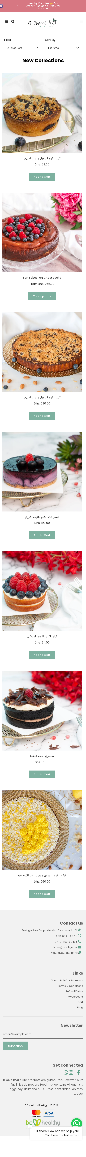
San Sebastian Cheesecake (42, 278)
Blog (80, 1007)
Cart (80, 1002)
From (42, 284)
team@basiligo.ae (65, 947)
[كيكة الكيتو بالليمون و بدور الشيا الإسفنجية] (42, 830)
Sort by (50, 40)
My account (75, 997)
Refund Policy (74, 991)
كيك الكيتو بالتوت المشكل (42, 636)
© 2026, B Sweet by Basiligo (41, 1105)
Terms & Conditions (70, 986)
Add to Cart (42, 176)
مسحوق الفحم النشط (42, 756)
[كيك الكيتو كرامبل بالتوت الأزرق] (42, 113)
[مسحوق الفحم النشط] (42, 711)
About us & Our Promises (67, 980)
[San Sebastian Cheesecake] (42, 232)
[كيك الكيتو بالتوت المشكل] (42, 591)
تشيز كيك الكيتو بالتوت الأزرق (42, 517)
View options (42, 296)
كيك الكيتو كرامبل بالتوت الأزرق (42, 158)
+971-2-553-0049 (66, 942)
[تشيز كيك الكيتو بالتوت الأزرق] (42, 471)
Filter (7, 40)
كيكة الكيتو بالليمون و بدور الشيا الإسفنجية (42, 875)
